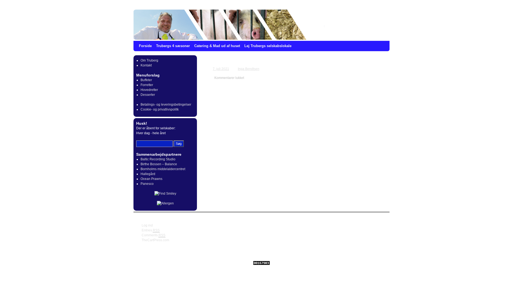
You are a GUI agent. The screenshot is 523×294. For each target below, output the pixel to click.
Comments (153, 235)
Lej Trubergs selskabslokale (267, 46)
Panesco (147, 184)
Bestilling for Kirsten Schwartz (248, 62)
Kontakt (146, 65)
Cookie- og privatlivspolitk (160, 109)
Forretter (147, 85)
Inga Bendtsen (248, 69)
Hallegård (148, 174)
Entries (151, 230)
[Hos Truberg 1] (261, 25)
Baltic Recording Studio (158, 159)
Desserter (148, 95)
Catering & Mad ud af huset (217, 46)
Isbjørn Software (238, 253)
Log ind (147, 225)
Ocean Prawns (151, 179)
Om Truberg (149, 60)
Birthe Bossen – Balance (159, 164)
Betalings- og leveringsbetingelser (166, 104)
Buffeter (146, 80)
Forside (145, 46)
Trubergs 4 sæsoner (173, 46)
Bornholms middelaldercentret (163, 169)
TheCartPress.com (155, 240)
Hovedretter (149, 90)
